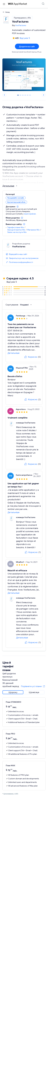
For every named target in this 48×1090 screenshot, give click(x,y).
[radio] (13, 692)
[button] (17, 206)
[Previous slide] (4, 95)
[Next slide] (44, 95)
